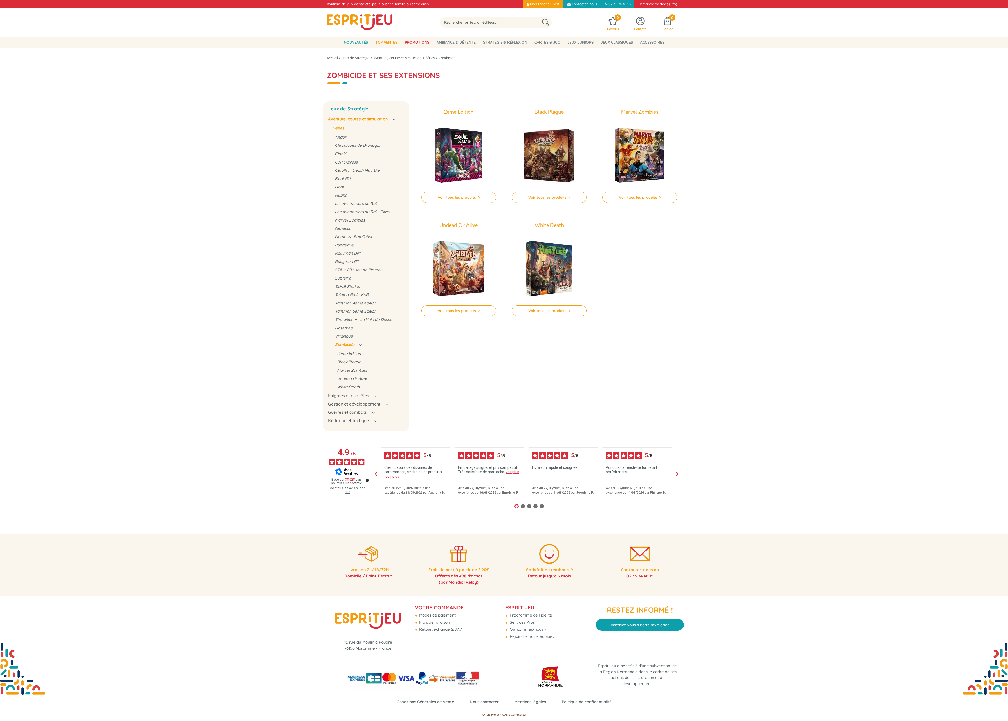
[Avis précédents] (376, 473)
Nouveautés (356, 42)
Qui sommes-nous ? (527, 629)
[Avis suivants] (677, 473)
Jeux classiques (617, 42)
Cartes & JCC (547, 42)
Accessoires (652, 42)
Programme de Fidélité (530, 615)
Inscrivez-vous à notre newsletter (640, 625)
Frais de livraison (434, 622)
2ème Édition (459, 112)
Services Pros (522, 622)
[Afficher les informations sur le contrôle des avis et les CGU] (367, 480)
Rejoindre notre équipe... (532, 636)
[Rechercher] (545, 22)
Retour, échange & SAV (440, 629)
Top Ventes (386, 42)
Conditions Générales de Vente (425, 701)
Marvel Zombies (639, 112)
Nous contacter (484, 701)
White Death (549, 226)
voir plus (392, 476)
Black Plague (549, 112)
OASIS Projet (490, 715)
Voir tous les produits (457, 197)
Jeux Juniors (580, 42)
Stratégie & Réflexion (505, 42)
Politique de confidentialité (587, 701)
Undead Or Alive (458, 226)
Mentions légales (530, 701)
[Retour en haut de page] (997, 705)
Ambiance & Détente (456, 42)
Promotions (417, 42)
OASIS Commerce (514, 715)
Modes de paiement (437, 615)
